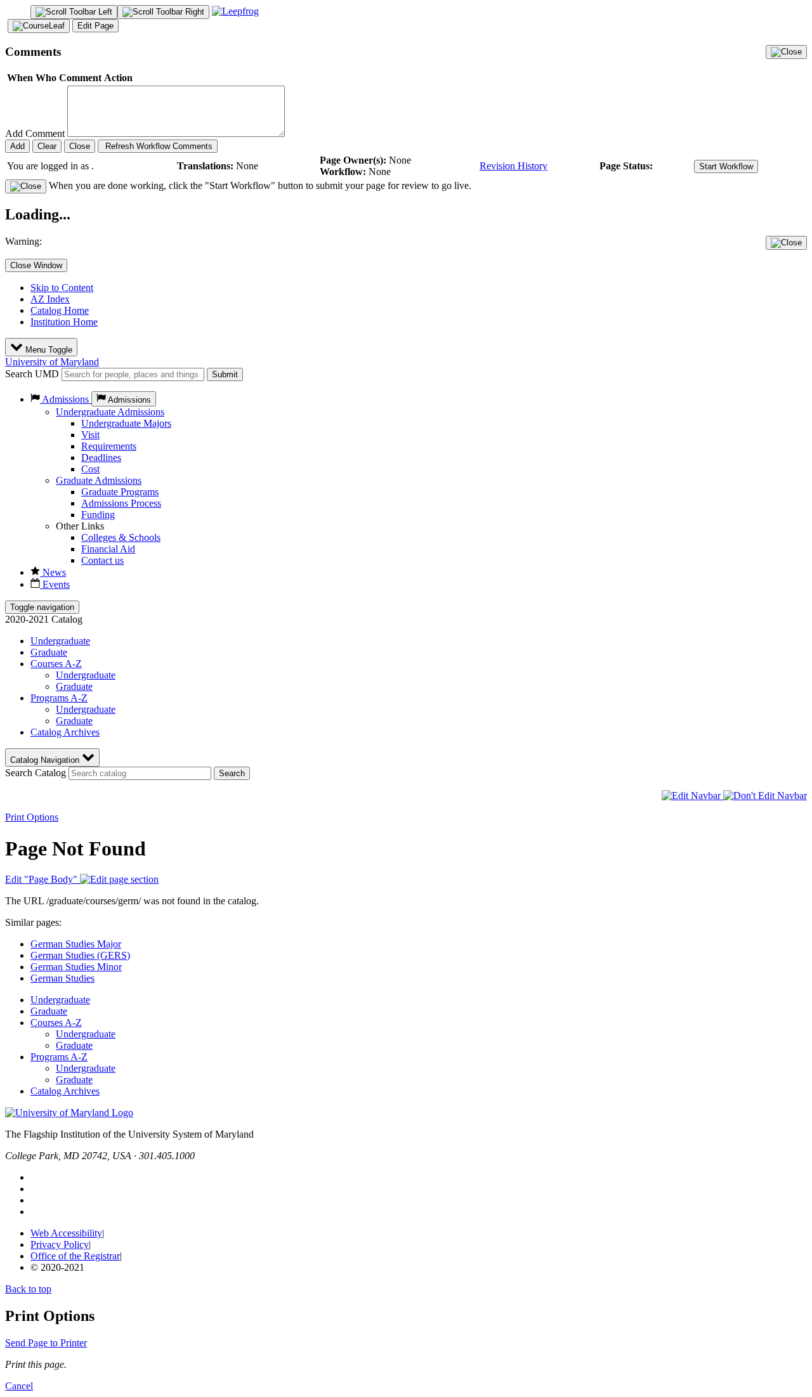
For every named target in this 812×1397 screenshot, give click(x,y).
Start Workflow (726, 166)
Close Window (36, 265)
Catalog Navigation (46, 760)
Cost (90, 469)
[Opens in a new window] (235, 11)
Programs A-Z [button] (59, 697)
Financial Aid (108, 548)
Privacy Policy (59, 1244)
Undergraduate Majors (126, 423)
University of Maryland (52, 361)
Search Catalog (35, 772)
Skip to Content (61, 287)
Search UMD (32, 373)
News (53, 572)
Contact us (102, 560)
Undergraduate (60, 640)
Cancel (19, 1386)
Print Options (31, 817)
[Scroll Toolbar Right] (163, 12)
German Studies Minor (76, 966)
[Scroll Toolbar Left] (73, 12)
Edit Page (95, 25)
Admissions (65, 399)
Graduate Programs (120, 491)
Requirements (108, 446)
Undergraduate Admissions (110, 411)
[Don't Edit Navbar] (765, 795)
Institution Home (64, 321)
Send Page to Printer (46, 1342)
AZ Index (50, 299)
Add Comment (35, 133)
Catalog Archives (65, 732)
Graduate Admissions (98, 480)
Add (17, 146)
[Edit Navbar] (692, 795)
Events (55, 584)
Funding (98, 514)
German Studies (62, 978)
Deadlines (101, 457)
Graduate (48, 652)
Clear (46, 146)
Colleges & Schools (120, 537)
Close (79, 146)
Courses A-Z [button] (56, 663)
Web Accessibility (66, 1233)
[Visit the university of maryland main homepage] (69, 1112)
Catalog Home (59, 310)
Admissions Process (121, 503)
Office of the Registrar (75, 1256)
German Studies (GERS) (80, 955)
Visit (90, 434)
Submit (225, 374)
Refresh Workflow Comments (158, 146)
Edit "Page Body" (42, 879)
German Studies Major (75, 944)
